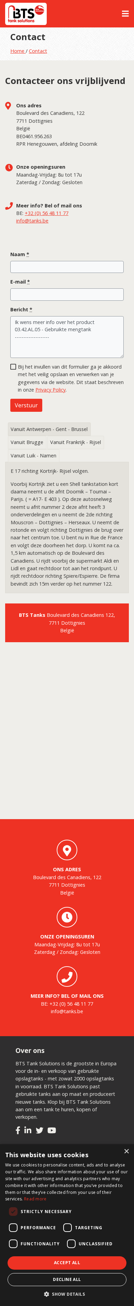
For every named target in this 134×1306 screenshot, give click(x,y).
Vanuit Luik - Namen (33, 455)
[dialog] (67, 1225)
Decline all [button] (67, 1279)
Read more (35, 1199)
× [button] (126, 1151)
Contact (38, 51)
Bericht (21, 309)
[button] (67, 1294)
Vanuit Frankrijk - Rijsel (75, 442)
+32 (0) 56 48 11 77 (46, 213)
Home (18, 51)
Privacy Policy (50, 389)
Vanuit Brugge (27, 442)
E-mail (20, 281)
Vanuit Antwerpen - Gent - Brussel (49, 429)
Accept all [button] (67, 1263)
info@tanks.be (32, 220)
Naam (19, 254)
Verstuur (26, 405)
